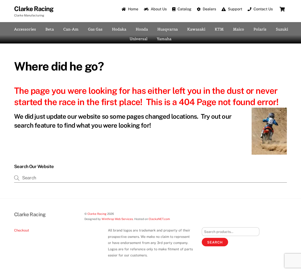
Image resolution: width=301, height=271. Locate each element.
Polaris (259, 29)
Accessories (25, 29)
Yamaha (164, 38)
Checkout (21, 230)
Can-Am (71, 29)
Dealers (209, 9)
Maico (238, 29)
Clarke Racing (97, 214)
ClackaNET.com (159, 219)
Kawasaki (196, 29)
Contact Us (263, 9)
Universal (138, 38)
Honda (142, 29)
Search (215, 242)
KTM (219, 29)
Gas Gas (95, 29)
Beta (49, 29)
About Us (158, 9)
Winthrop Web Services (117, 219)
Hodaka (119, 29)
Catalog (184, 9)
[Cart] (282, 9)
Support (234, 9)
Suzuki (282, 29)
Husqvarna (167, 29)
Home (132, 9)
